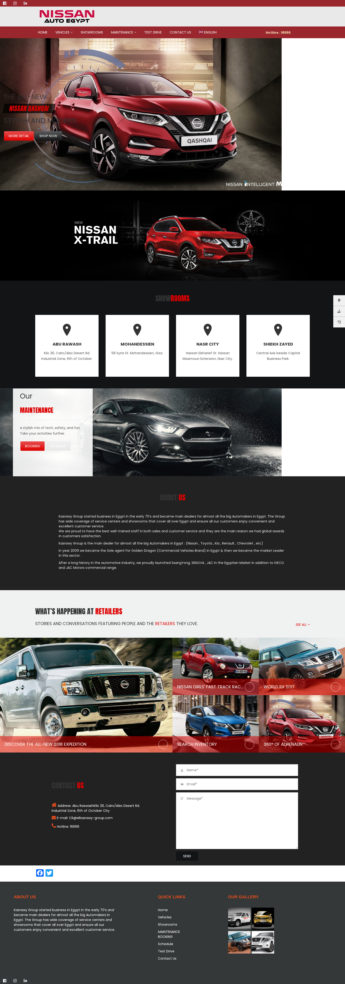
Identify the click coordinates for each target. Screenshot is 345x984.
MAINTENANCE (122, 32)
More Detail (19, 136)
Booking (32, 446)
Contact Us (180, 32)
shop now (48, 136)
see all (302, 624)
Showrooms (92, 32)
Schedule (58, 446)
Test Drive (153, 32)
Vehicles (62, 32)
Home (42, 32)
